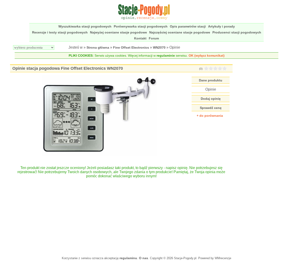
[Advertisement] (121, 215)
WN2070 (159, 47)
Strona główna (98, 47)
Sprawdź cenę (211, 108)
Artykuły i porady (221, 26)
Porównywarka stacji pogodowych (141, 26)
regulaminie (166, 55)
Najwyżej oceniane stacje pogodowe (118, 32)
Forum (154, 38)
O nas (143, 258)
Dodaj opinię (211, 98)
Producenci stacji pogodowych (236, 32)
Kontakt (140, 38)
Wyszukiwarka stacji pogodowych (84, 26)
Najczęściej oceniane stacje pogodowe (179, 32)
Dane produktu (210, 80)
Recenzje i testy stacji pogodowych (60, 32)
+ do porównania (210, 115)
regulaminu (128, 258)
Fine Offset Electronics (131, 47)
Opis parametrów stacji (188, 26)
